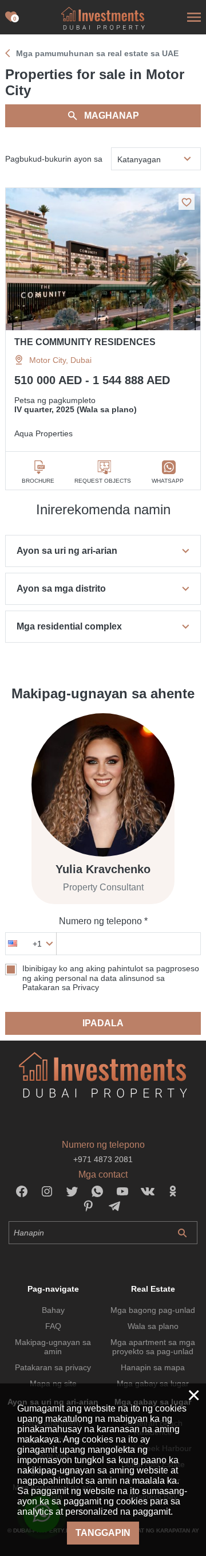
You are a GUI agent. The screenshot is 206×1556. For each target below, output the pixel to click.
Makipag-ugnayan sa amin (53, 1347)
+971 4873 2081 (103, 1159)
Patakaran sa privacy (53, 1367)
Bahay (53, 1310)
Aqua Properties (43, 433)
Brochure (38, 481)
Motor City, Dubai (60, 360)
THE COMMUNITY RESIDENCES (85, 342)
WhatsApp (168, 481)
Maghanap (111, 115)
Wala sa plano (153, 1326)
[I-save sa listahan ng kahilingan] (187, 202)
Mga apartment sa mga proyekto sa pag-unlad (152, 1347)
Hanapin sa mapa (153, 1367)
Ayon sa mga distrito (61, 588)
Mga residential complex (69, 626)
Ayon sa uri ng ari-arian (67, 551)
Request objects (102, 481)
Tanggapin (103, 1533)
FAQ (53, 1326)
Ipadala (103, 1023)
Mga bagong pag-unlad (152, 1310)
